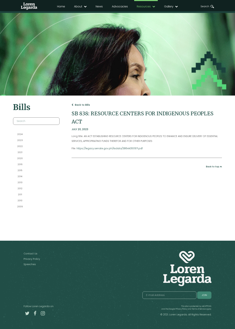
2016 (19, 164)
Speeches (30, 264)
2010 (20, 200)
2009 (20, 206)
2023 (20, 140)
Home (61, 6)
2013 (20, 182)
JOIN (204, 295)
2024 (20, 134)
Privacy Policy (32, 259)
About (78, 6)
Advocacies (120, 6)
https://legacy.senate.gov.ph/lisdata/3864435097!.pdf (110, 148)
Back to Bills (82, 105)
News (99, 6)
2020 (20, 158)
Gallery (168, 6)
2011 (20, 194)
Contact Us (30, 253)
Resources (144, 6)
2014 (20, 176)
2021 (20, 152)
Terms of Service (199, 309)
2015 (20, 170)
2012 (20, 188)
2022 (20, 146)
